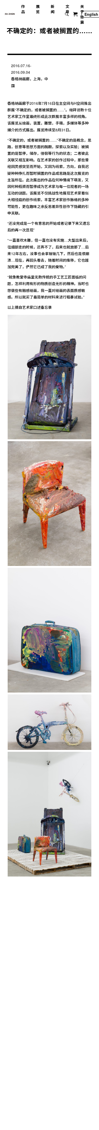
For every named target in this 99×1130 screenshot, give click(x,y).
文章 (67, 9)
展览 (38, 9)
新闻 (52, 9)
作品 (23, 9)
